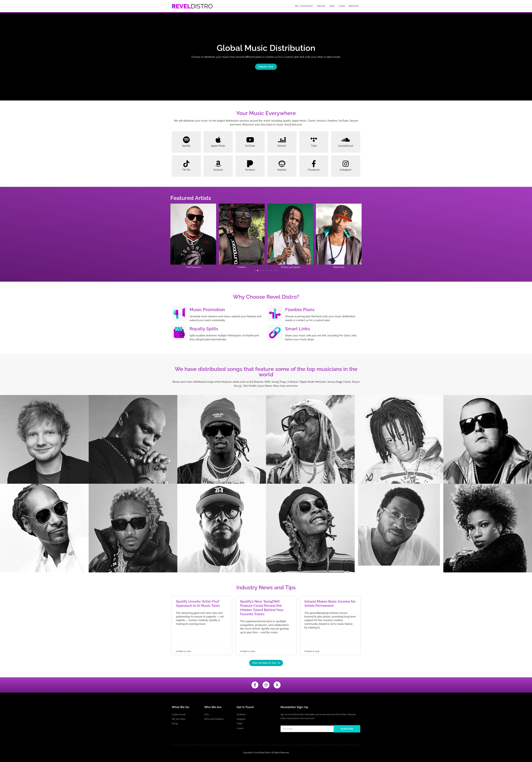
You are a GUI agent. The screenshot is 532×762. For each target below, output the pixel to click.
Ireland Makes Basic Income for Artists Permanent (329, 603)
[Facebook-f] (254, 684)
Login (342, 6)
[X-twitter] (277, 684)
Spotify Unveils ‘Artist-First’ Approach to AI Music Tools (198, 603)
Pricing (321, 6)
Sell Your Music (304, 6)
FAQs (332, 6)
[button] (254, 270)
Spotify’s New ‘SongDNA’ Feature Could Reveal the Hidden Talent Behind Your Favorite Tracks (261, 607)
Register (354, 6)
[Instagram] (266, 684)
